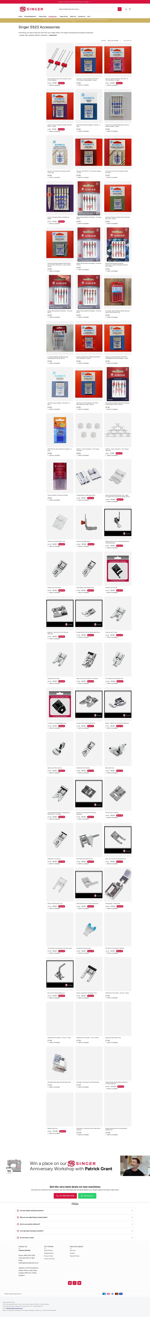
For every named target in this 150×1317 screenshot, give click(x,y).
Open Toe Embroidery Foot (55, 903)
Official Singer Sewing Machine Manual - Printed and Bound (116, 1083)
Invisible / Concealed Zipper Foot (57, 723)
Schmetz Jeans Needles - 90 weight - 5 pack (59, 403)
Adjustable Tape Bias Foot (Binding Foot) (59, 1082)
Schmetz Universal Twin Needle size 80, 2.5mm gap (59, 171)
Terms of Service (49, 1259)
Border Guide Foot (53, 1128)
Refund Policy (48, 1250)
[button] (30, 16)
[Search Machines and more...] (120, 9)
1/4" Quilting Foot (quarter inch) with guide (60, 948)
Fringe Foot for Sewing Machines (85, 723)
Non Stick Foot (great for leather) (114, 948)
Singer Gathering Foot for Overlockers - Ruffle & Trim (116, 1129)
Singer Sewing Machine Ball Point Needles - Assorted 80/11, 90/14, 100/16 (117, 403)
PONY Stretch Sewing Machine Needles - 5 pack (60, 449)
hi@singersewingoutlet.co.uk (14, 1308)
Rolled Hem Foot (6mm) (54, 859)
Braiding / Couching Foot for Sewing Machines (58, 633)
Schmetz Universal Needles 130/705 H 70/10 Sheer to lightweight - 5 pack (87, 79)
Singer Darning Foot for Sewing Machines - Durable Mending (117, 542)
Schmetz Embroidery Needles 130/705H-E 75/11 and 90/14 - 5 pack (88, 357)
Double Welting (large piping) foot (85, 495)
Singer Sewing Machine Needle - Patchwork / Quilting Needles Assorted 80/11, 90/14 (116, 265)
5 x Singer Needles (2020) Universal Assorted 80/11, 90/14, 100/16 (58, 357)
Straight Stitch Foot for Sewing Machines (88, 632)
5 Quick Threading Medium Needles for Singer (58, 218)
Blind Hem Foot (109, 768)
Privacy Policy (48, 1256)
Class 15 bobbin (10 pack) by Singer (58, 495)
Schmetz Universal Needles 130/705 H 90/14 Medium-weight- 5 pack (87, 403)
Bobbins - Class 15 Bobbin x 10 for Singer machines (117, 449)
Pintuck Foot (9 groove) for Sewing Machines (86, 813)
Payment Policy (74, 1256)
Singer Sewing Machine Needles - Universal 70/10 (88, 218)
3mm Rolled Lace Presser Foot (85, 587)
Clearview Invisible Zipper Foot (56, 541)
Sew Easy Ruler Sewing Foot (84, 859)
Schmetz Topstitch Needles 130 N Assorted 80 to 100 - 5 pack (117, 218)
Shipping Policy (49, 1253)
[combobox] (89, 9)
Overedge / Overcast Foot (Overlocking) (87, 1082)
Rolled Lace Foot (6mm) (54, 587)
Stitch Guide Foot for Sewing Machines (87, 903)
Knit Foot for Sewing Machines (56, 993)
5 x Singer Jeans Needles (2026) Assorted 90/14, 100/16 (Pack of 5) (117, 311)
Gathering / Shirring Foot (55, 768)
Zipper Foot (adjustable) (83, 541)
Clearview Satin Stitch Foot (113, 1037)
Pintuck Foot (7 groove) (111, 812)
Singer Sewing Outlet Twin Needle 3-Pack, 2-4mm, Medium (60, 79)
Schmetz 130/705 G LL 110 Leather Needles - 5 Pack (88, 171)
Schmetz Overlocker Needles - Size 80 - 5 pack (88, 125)
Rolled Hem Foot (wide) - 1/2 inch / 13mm (59, 1037)
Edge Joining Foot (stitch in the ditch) (87, 678)
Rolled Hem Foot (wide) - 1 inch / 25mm (87, 1037)
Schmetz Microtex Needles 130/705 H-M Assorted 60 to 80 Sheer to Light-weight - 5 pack (59, 265)
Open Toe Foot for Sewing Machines (115, 859)
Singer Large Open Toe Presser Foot (86, 993)
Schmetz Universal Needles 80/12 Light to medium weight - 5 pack (117, 125)
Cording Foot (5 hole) (53, 678)
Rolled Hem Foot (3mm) (83, 768)
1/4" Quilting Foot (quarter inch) (114, 678)
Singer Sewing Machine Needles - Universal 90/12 (60, 311)
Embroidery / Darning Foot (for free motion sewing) (88, 1129)
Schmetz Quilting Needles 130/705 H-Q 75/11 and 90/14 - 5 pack (116, 79)
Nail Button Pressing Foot (83, 948)
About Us (72, 1250)
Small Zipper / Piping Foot (112, 903)
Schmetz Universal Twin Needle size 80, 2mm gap (116, 171)
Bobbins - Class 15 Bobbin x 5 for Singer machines (87, 449)
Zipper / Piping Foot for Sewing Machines (117, 723)
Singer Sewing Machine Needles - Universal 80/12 (88, 311)
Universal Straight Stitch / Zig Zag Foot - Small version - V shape (59, 813)
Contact (72, 1253)
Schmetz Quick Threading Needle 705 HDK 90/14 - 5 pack (60, 125)
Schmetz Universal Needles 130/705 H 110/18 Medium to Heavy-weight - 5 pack (116, 357)
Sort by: (103, 40)
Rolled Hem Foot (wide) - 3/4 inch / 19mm (117, 993)
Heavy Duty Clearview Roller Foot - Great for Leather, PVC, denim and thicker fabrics (117, 496)
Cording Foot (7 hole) (111, 632)
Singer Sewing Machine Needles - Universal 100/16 (88, 264)
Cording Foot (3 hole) (111, 587)
